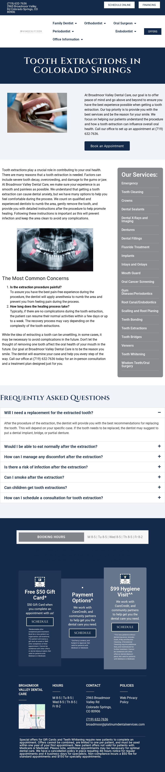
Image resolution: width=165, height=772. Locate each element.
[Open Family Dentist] (75, 23)
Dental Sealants (133, 209)
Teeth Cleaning (132, 192)
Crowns (127, 201)
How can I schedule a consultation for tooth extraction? (53, 497)
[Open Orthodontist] (104, 23)
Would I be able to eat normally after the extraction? (50, 446)
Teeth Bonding (132, 319)
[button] (82, 413)
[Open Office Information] (82, 39)
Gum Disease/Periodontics (137, 292)
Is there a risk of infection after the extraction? (46, 467)
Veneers (128, 345)
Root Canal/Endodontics (139, 302)
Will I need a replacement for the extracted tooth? (48, 412)
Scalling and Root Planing (140, 311)
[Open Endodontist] (135, 31)
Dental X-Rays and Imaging (135, 219)
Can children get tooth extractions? (35, 487)
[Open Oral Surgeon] (135, 23)
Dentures (128, 230)
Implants (128, 256)
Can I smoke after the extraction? (34, 477)
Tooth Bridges (132, 337)
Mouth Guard (131, 273)
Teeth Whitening (133, 354)
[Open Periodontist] (72, 31)
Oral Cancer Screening (138, 282)
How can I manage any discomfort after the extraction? (53, 456)
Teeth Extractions (134, 328)
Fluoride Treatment (135, 247)
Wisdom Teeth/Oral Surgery (136, 364)
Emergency (130, 183)
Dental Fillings (132, 238)
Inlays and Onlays (134, 264)
